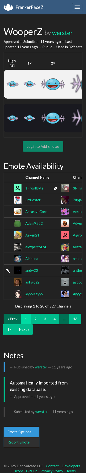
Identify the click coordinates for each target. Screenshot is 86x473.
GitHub (32, 471)
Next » (24, 329)
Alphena (31, 258)
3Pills (77, 188)
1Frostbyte (34, 188)
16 (75, 319)
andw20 (31, 270)
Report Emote (18, 442)
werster (62, 32)
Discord (17, 471)
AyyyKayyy (34, 294)
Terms (71, 471)
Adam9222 (34, 223)
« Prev (12, 319)
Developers (71, 466)
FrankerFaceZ (29, 7)
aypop (78, 282)
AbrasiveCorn (36, 211)
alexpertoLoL (36, 247)
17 (9, 329)
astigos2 (32, 282)
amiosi (78, 258)
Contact (52, 466)
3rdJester (33, 200)
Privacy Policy (51, 471)
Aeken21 (32, 235)
